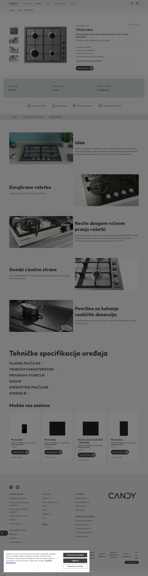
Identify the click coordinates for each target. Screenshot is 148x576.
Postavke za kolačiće (75, 566)
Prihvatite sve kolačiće (75, 555)
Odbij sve (75, 561)
